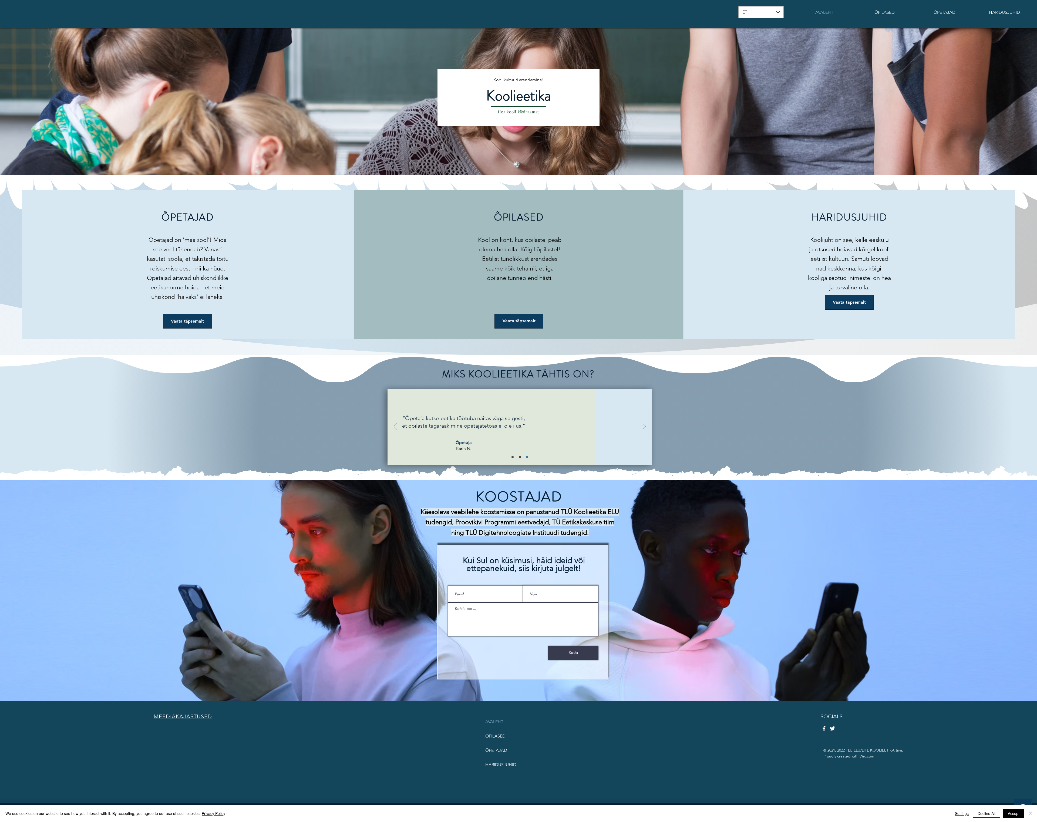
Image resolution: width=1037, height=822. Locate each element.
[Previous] (395, 426)
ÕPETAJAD (496, 750)
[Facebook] (824, 728)
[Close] (1030, 813)
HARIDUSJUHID (500, 764)
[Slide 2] (520, 457)
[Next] (644, 426)
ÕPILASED (495, 736)
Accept (1013, 813)
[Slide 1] (512, 457)
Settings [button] (962, 813)
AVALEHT (494, 721)
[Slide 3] (527, 457)
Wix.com (867, 756)
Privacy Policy (213, 813)
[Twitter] (832, 728)
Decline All (986, 813)
